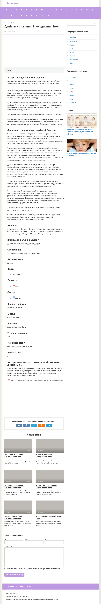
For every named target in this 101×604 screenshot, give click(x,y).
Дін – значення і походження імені (49, 517)
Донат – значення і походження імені (44, 455)
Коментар (8, 546)
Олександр (74, 59)
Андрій (72, 45)
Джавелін (73, 38)
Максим (72, 56)
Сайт (46, 539)
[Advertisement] (35, 51)
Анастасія (73, 103)
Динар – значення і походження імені (13, 517)
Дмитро (72, 63)
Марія (72, 84)
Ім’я (6, 539)
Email (27, 539)
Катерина (73, 77)
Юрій (71, 49)
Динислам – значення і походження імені (46, 486)
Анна (71, 99)
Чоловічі (13, 31)
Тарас (72, 52)
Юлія (71, 92)
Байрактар (73, 41)
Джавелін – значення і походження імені (14, 455)
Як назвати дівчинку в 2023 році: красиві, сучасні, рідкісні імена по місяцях (80, 131)
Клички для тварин (15, 586)
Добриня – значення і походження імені (14, 486)
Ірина (71, 81)
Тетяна (72, 95)
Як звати (12, 3)
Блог (29, 586)
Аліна (71, 88)
